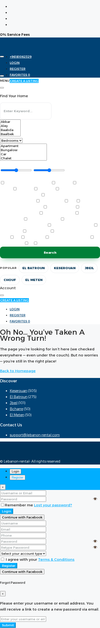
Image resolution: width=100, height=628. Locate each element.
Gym (72, 201)
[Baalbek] (10, 134)
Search (50, 252)
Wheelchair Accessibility (60, 243)
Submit (8, 625)
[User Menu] (2, 76)
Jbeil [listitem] (13, 403)
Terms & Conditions (56, 559)
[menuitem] (21, 57)
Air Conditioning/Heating (28, 183)
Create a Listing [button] (14, 300)
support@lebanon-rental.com (35, 435)
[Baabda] (10, 130)
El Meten (33, 280)
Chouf (10, 280)
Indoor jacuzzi (61, 207)
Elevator (25, 189)
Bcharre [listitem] (16, 409)
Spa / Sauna (35, 237)
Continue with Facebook (22, 517)
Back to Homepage (18, 371)
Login (6, 511)
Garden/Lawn (52, 201)
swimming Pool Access (70, 237)
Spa (17, 237)
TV (31, 243)
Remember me (19, 505)
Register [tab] (17, 477)
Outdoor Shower (44, 219)
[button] (14, 177)
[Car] (23, 154)
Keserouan (64, 268)
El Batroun (33, 268)
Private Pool (38, 231)
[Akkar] (10, 122)
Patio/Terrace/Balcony (72, 225)
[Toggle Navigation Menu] (2, 56)
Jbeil (89, 268)
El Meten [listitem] (17, 415)
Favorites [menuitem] (20, 75)
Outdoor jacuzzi (59, 213)
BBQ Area (64, 183)
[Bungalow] (23, 150)
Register (8, 566)
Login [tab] (15, 471)
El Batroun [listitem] (18, 397)
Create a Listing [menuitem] (24, 81)
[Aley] (10, 126)
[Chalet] (23, 158)
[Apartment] (23, 146)
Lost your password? (53, 505)
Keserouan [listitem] (18, 391)
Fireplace (46, 189)
